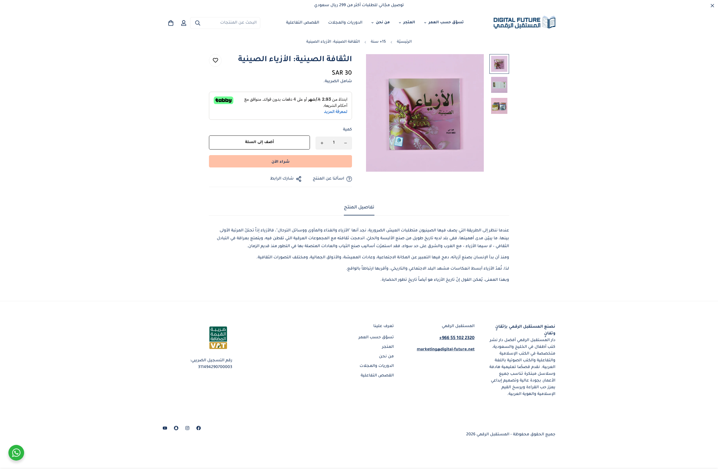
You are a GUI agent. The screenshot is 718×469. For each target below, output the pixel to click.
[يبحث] (197, 23)
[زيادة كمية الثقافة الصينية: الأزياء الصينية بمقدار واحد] (322, 143)
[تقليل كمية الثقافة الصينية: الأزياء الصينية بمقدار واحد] (345, 143)
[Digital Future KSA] (524, 23)
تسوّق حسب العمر (446, 22)
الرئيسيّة (404, 42)
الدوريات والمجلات (345, 23)
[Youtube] (165, 428)
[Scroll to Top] (10, 438)
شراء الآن (280, 162)
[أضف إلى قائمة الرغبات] (215, 60)
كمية (347, 130)
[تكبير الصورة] (378, 66)
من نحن (383, 22)
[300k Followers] (198, 428)
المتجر (409, 22)
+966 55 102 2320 (457, 338)
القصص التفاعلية (302, 23)
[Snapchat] (176, 428)
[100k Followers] (187, 428)
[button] (170, 23)
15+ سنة (378, 42)
